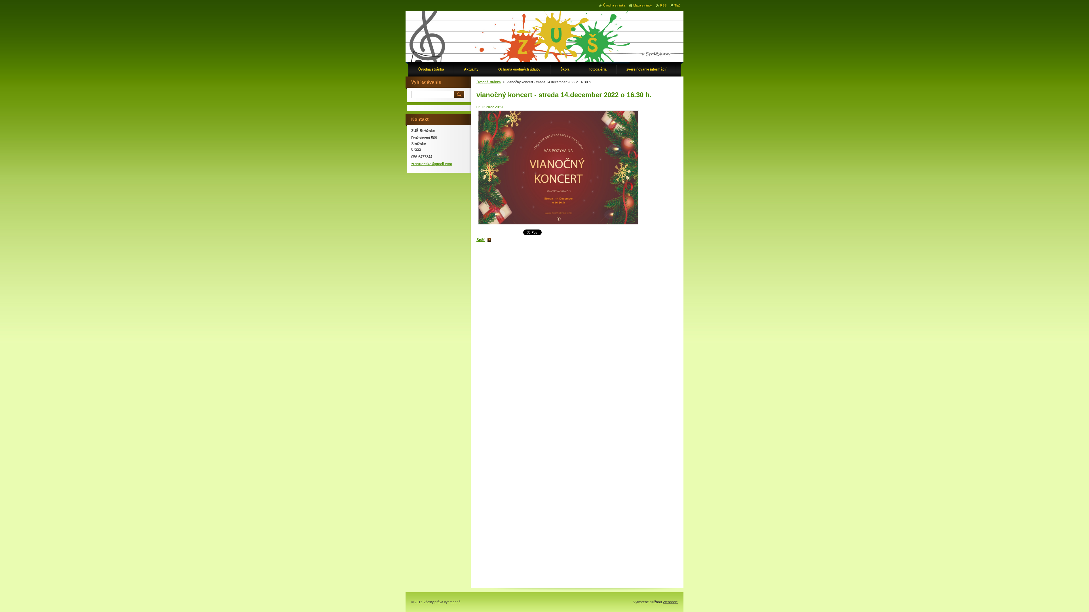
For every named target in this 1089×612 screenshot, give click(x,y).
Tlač (677, 5)
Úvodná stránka (488, 82)
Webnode (670, 602)
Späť (480, 240)
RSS (663, 5)
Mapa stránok (642, 5)
